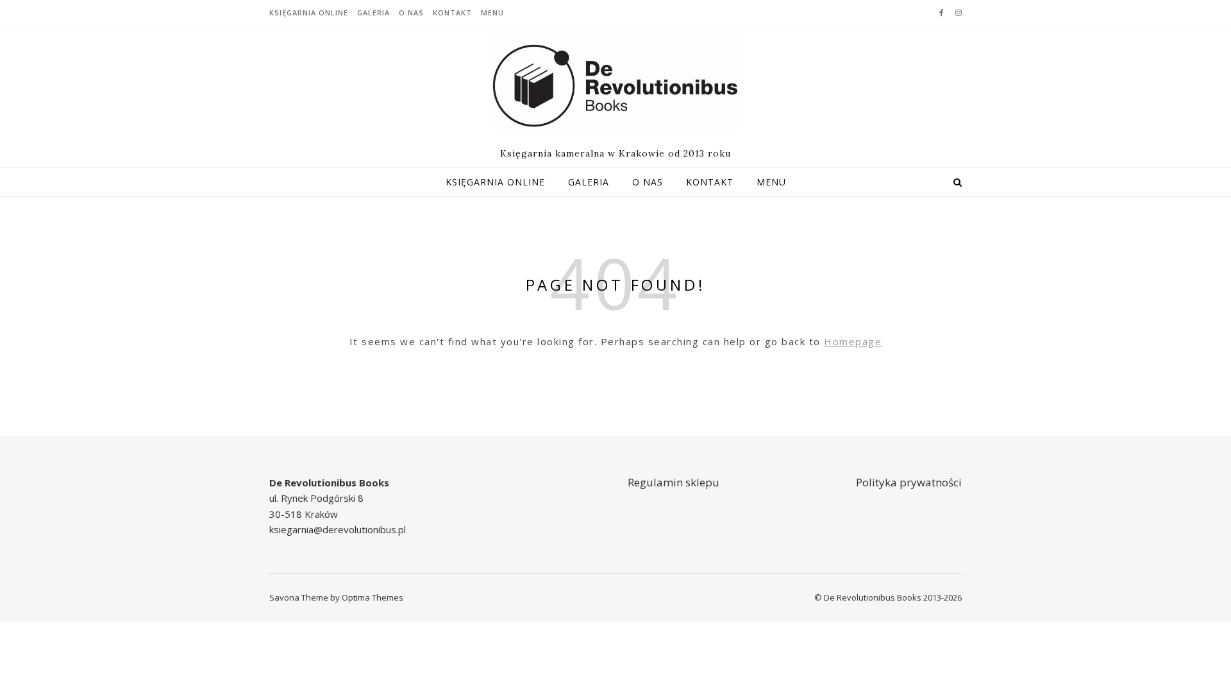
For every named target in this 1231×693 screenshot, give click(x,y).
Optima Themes (372, 597)
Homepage (853, 341)
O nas (411, 12)
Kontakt (452, 12)
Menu (492, 12)
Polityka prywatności (909, 482)
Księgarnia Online (308, 12)
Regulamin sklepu (673, 482)
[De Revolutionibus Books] (615, 82)
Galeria (373, 12)
